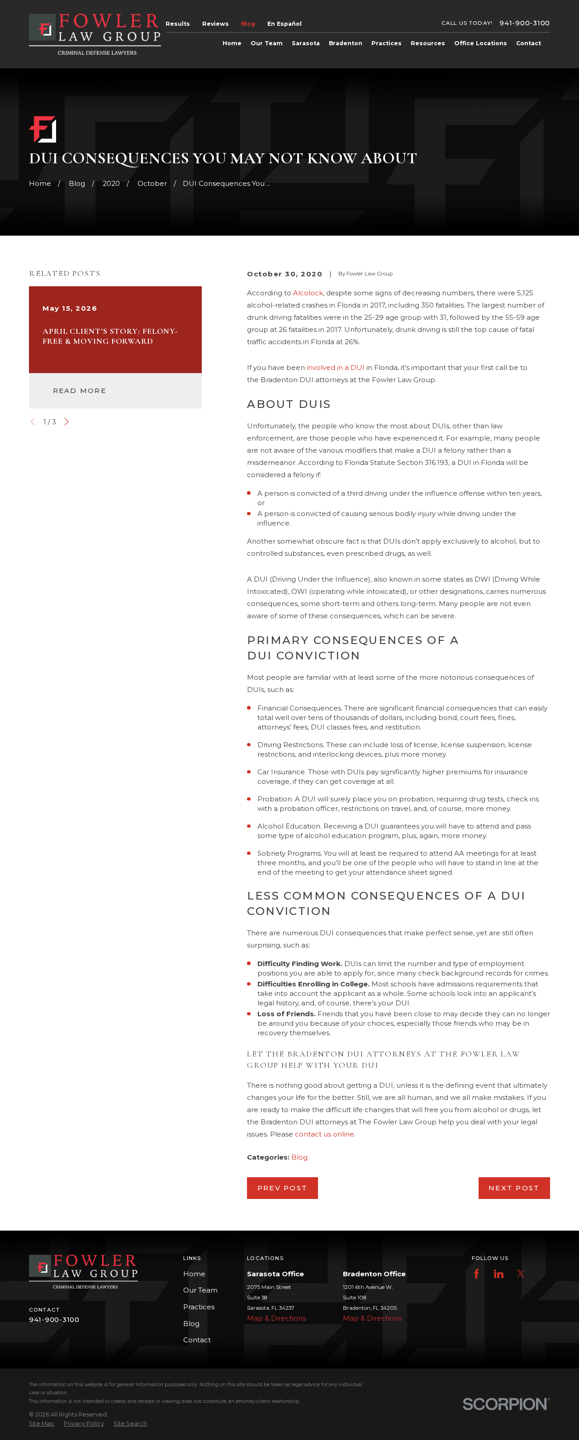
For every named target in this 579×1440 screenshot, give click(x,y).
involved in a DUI (336, 367)
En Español (284, 23)
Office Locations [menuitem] (480, 43)
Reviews (215, 23)
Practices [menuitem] (386, 43)
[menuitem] (41, 1424)
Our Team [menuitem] (267, 43)
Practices (198, 1307)
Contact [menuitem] (528, 43)
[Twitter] (521, 1274)
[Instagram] (542, 1274)
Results (178, 23)
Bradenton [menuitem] (345, 43)
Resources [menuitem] (428, 43)
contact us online (324, 1134)
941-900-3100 (524, 23)
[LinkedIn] (498, 1274)
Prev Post (282, 1188)
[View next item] (67, 422)
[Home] (95, 34)
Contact (197, 1340)
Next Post (514, 1188)
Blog (248, 23)
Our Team (200, 1290)
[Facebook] (476, 1274)
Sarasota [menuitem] (306, 43)
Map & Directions (276, 1318)
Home (194, 1273)
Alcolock (308, 293)
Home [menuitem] (232, 43)
